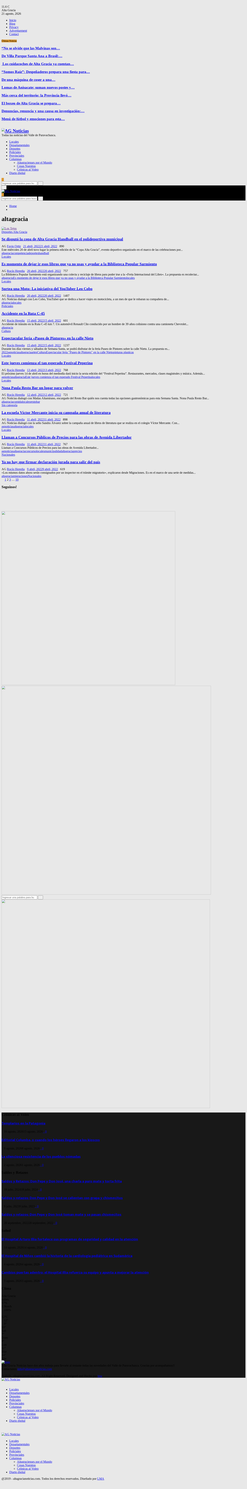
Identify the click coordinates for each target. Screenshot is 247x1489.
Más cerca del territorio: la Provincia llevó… (36, 95)
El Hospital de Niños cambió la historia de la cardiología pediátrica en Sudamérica (67, 1256)
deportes (33, 253)
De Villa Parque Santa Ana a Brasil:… (32, 56)
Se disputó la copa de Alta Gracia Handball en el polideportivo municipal (62, 239)
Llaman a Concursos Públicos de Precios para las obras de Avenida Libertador (67, 437)
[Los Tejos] (9, 228)
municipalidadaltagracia (59, 451)
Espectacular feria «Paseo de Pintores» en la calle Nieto (47, 338)
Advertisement (18, 30)
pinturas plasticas (123, 352)
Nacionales (8, 454)
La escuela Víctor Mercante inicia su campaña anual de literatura (56, 412)
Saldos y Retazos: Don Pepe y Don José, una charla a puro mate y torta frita (62, 1181)
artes (34, 352)
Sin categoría (9, 405)
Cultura (6, 331)
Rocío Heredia (16, 271)
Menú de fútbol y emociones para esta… (33, 119)
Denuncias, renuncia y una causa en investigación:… (43, 111)
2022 (5, 352)
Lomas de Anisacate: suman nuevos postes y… (38, 87)
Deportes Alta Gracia (14, 232)
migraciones (20, 476)
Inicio (12, 20)
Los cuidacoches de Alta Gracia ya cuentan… (38, 64)
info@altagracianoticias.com (34, 1369)
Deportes (14, 148)
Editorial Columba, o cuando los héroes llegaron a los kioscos (51, 1140)
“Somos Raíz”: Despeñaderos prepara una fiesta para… (46, 72)
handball (44, 253)
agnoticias (14, 352)
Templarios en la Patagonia (23, 1123)
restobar (35, 401)
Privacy (14, 27)
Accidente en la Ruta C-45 (23, 313)
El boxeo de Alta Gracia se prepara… (31, 103)
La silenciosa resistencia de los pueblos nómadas (41, 1157)
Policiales (15, 152)
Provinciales (16, 155)
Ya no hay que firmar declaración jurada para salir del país (51, 462)
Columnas (15, 159)
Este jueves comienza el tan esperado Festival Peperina (47, 363)
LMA (100, 1478)
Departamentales (19, 145)
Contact (14, 34)
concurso (30, 451)
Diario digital (17, 173)
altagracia (7, 253)
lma (100, 1376)
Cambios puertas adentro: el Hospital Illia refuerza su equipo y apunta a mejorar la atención (75, 1273)
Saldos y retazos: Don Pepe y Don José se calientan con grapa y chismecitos (62, 1198)
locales (130, 278)
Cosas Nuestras (26, 166)
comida (17, 401)
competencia (20, 253)
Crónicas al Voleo (28, 169)
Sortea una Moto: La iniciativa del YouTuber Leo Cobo (47, 288)
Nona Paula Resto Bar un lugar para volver (37, 388)
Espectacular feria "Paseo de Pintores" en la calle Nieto (79, 352)
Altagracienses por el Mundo (34, 162)
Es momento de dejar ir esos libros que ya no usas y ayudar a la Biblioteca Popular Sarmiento (79, 264)
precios (77, 451)
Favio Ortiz (14, 246)
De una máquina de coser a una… (28, 80)
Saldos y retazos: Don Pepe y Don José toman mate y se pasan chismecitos (61, 1215)
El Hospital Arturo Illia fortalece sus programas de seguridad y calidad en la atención (70, 1239)
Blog (12, 23)
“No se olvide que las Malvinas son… (31, 48)
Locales (14, 141)
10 (17, 479)
